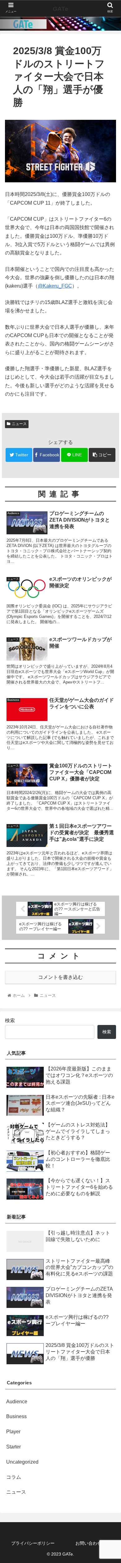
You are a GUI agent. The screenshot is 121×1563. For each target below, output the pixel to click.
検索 (10, 1020)
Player (13, 1431)
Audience (16, 1401)
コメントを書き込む (60, 977)
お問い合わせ (88, 1543)
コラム (13, 1477)
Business (16, 1416)
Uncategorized (22, 1462)
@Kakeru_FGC (55, 286)
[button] (108, 913)
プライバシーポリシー (33, 1543)
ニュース (19, 424)
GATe (60, 9)
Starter (13, 1446)
